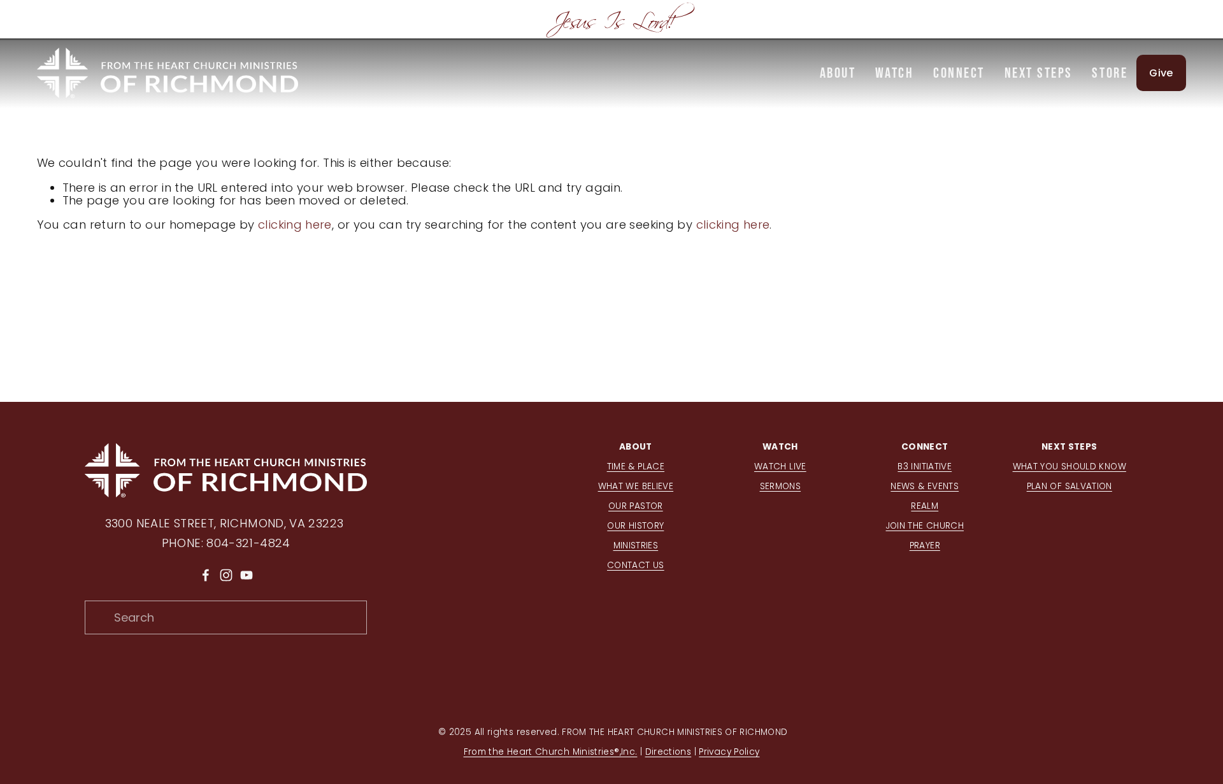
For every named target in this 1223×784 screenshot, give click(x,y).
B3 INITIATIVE (925, 466)
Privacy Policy (729, 752)
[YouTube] (246, 575)
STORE (1109, 72)
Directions (668, 752)
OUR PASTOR (635, 506)
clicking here (295, 224)
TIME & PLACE (635, 466)
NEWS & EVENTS (924, 486)
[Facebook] (205, 575)
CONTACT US (635, 565)
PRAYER (925, 545)
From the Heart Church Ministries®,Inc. (551, 752)
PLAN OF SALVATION (1069, 486)
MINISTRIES (636, 545)
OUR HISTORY (635, 526)
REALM (924, 506)
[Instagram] (226, 575)
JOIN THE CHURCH (925, 526)
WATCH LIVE (780, 466)
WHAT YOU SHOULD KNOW (1069, 466)
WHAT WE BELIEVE (636, 486)
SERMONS (780, 486)
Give (1161, 73)
